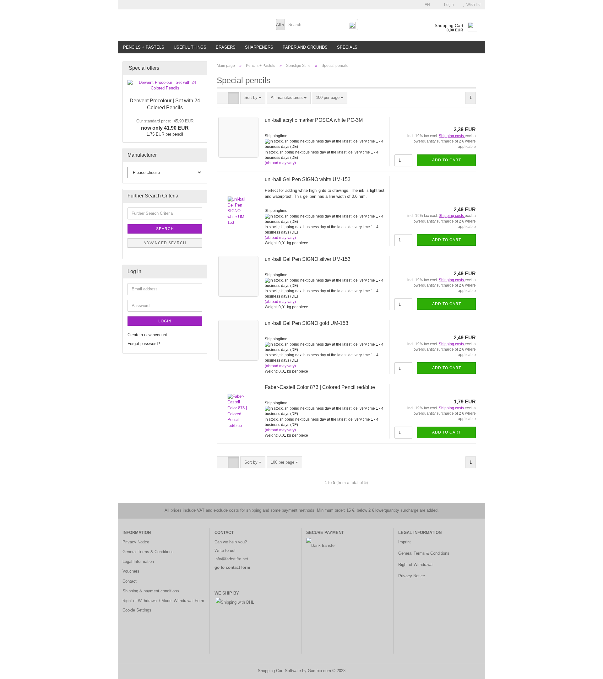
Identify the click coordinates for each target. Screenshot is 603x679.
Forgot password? (144, 343)
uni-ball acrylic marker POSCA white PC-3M (314, 120)
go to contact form (232, 567)
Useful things (190, 47)
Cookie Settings (136, 610)
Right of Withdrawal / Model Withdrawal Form (163, 600)
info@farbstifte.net (231, 559)
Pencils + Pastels (143, 47)
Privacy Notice (135, 542)
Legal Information (138, 561)
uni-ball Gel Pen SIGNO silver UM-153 (307, 259)
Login (448, 5)
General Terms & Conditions (148, 551)
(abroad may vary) (280, 163)
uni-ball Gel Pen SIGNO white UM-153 (307, 179)
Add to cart (446, 160)
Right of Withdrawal (415, 564)
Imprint (404, 542)
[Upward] (585, 669)
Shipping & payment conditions (150, 591)
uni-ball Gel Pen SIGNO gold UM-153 (306, 323)
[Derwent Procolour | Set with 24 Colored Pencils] (165, 85)
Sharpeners (259, 47)
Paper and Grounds (305, 47)
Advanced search (165, 243)
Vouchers (130, 571)
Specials (347, 47)
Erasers (226, 47)
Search (165, 229)
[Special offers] (200, 68)
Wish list (472, 5)
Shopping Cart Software (279, 670)
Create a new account (147, 334)
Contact (129, 581)
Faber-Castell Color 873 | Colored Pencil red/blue (320, 387)
